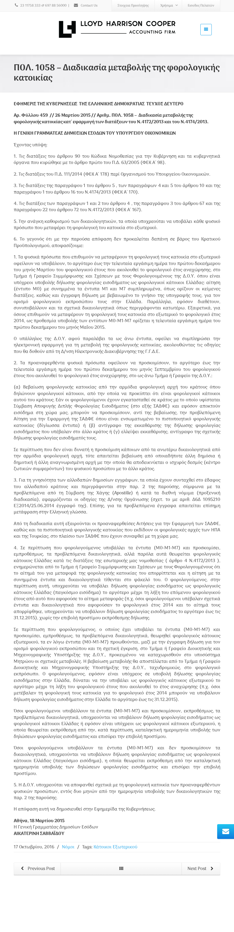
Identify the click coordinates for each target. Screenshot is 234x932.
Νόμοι (68, 847)
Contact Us (89, 6)
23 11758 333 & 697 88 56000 (43, 6)
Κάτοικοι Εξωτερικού (115, 847)
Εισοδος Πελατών (201, 6)
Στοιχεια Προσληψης (133, 6)
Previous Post (41, 869)
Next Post (197, 869)
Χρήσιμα (166, 6)
